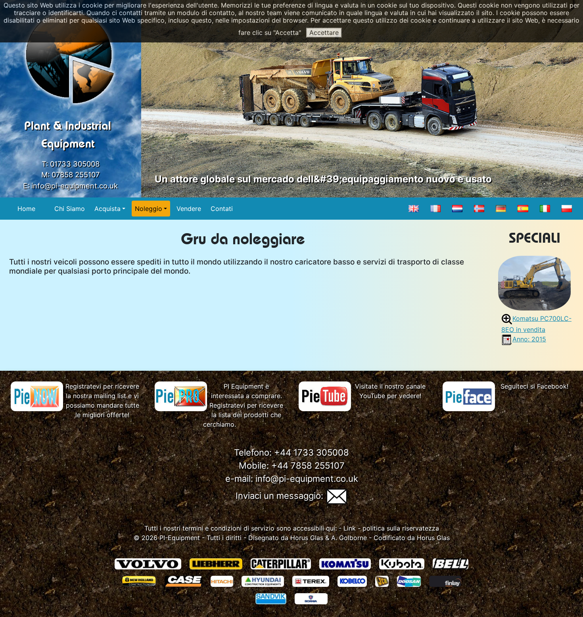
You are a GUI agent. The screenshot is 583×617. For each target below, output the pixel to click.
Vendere (188, 209)
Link (349, 528)
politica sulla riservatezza (400, 528)
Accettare (324, 32)
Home (26, 209)
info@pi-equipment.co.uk (74, 185)
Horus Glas (306, 538)
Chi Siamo (69, 209)
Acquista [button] (107, 209)
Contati (222, 209)
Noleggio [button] (148, 209)
